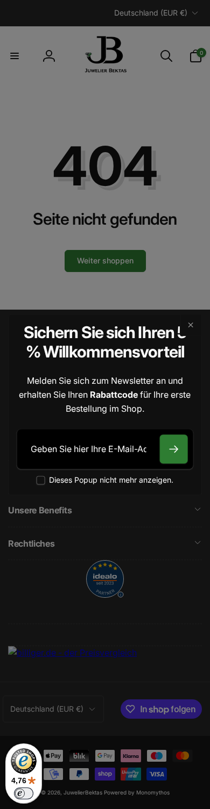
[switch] (23, 793)
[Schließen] (190, 325)
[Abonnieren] (173, 449)
